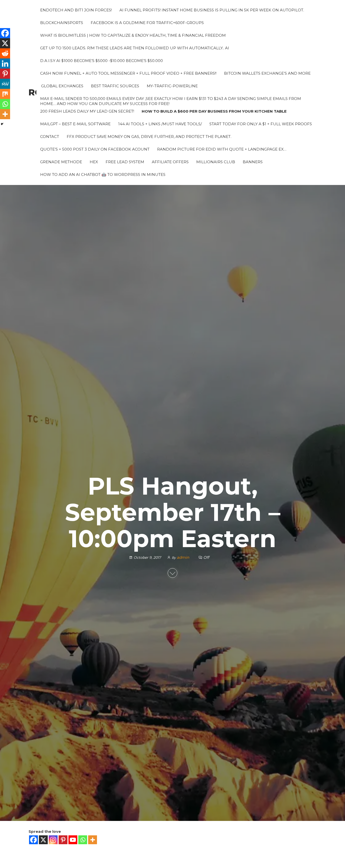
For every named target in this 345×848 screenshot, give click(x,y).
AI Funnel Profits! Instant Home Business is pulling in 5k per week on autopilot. (211, 10)
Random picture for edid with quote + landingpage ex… (221, 149)
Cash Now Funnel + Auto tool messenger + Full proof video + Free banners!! (128, 73)
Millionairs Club (215, 161)
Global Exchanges (61, 86)
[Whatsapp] (82, 839)
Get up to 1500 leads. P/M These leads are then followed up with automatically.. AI (134, 48)
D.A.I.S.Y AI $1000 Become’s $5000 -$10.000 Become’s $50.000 (101, 60)
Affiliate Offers (170, 161)
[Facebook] (33, 839)
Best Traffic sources (115, 86)
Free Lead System (125, 161)
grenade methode (61, 161)
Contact (49, 136)
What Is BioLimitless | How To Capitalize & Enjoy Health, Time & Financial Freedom (133, 35)
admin (183, 557)
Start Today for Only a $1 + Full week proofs (260, 123)
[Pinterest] (63, 839)
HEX (94, 161)
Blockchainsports (61, 22)
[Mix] (5, 94)
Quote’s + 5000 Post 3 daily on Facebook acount (95, 149)
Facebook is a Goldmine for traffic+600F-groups (147, 22)
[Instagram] (53, 839)
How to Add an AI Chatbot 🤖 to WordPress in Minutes (102, 174)
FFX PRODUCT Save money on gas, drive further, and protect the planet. (149, 136)
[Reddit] (5, 53)
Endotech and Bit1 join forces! (76, 10)
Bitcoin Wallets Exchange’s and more (267, 73)
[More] (92, 839)
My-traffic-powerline (172, 86)
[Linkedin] (5, 63)
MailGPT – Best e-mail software (75, 123)
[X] (43, 839)
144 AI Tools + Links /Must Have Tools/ (160, 123)
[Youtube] (72, 839)
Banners (253, 161)
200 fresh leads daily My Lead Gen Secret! (87, 111)
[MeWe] (5, 84)
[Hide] (2, 124)
